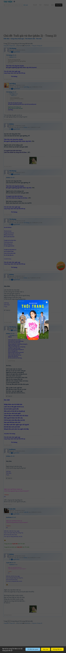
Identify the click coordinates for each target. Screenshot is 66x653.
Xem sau (45, 649)
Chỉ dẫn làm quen (33, 649)
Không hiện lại (57, 649)
